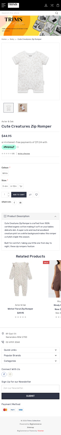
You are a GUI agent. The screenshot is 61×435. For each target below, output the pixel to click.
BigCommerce (35, 424)
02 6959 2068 (13, 342)
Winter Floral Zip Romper (20, 309)
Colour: (6, 167)
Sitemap (30, 427)
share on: (6, 202)
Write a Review (24, 154)
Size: (5, 180)
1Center (41, 431)
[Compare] (51, 6)
